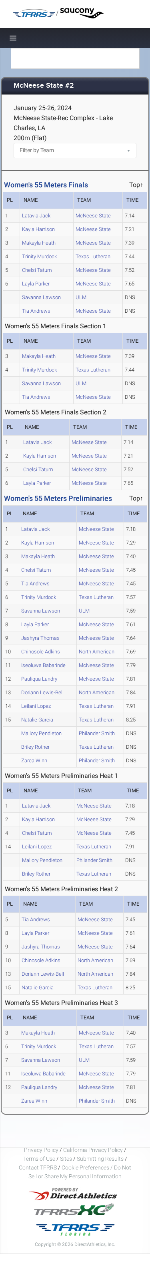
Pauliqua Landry (39, 679)
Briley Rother (35, 747)
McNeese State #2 (44, 85)
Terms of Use (39, 1158)
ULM (81, 297)
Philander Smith (97, 733)
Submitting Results (100, 1158)
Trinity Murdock (39, 256)
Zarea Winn (34, 761)
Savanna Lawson (41, 297)
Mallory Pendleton (41, 733)
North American (96, 652)
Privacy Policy (41, 1150)
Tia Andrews (36, 311)
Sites (66, 1158)
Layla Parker (36, 284)
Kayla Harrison (38, 229)
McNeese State (93, 216)
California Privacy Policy (93, 1150)
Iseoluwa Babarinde (43, 665)
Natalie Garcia (37, 720)
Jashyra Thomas (40, 638)
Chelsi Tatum (37, 270)
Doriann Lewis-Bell (42, 692)
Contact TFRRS (38, 1167)
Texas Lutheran (93, 256)
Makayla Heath (39, 243)
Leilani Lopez (36, 706)
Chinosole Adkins (40, 652)
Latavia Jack (36, 216)
